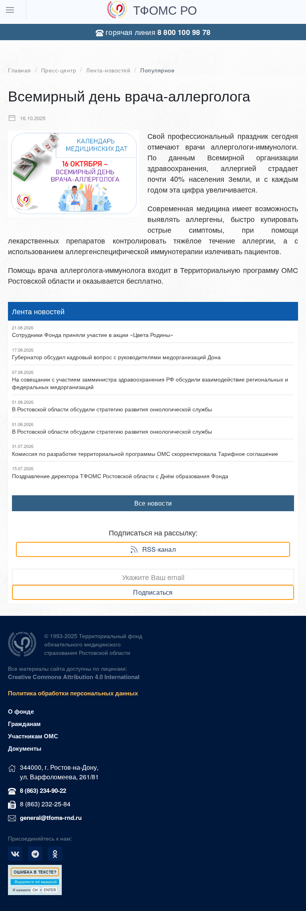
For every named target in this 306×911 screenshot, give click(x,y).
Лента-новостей (108, 70)
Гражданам (24, 723)
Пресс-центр (58, 70)
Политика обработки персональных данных (73, 693)
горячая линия (157, 32)
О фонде (21, 711)
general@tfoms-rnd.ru (51, 817)
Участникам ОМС (33, 736)
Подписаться (153, 592)
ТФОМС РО (165, 9)
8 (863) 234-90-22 (43, 790)
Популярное (157, 70)
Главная (19, 70)
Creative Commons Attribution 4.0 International (73, 676)
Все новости (153, 503)
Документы (24, 748)
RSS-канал (159, 549)
